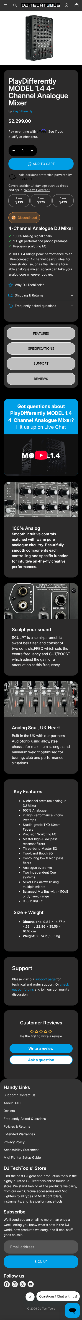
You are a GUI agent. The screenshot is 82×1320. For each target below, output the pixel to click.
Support (41, 363)
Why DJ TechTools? (29, 285)
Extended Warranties (19, 1134)
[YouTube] (31, 1284)
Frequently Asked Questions (25, 1119)
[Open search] (15, 5)
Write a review (41, 1048)
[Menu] (5, 5)
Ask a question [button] (41, 1060)
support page (45, 979)
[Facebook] (7, 1284)
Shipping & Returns (29, 295)
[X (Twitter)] (23, 1284)
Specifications (41, 348)
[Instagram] (15, 1284)
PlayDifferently (23, 111)
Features (41, 333)
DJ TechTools (46, 1308)
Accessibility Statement (21, 1150)
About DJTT (13, 1103)
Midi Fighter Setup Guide (22, 1157)
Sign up (41, 1261)
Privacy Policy (14, 1142)
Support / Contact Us (19, 1095)
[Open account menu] (67, 5)
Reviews (41, 379)
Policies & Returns (17, 1126)
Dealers (9, 1111)
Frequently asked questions (35, 306)
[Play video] (41, 455)
